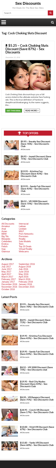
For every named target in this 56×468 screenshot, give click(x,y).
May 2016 (23, 274)
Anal (3, 228)
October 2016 (8, 289)
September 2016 (27, 264)
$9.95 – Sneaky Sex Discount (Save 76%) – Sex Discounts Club (35, 143)
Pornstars (23, 236)
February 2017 (8, 279)
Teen (21, 244)
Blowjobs (5, 239)
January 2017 (8, 281)
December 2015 (26, 286)
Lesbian (22, 228)
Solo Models (25, 241)
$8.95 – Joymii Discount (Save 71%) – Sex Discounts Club (36, 157)
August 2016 (25, 266)
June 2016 (24, 271)
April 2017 (6, 274)
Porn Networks (26, 234)
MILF (21, 231)
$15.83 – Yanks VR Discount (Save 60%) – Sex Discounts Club (37, 443)
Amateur (5, 226)
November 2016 (9, 286)
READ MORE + (32, 110)
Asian (4, 231)
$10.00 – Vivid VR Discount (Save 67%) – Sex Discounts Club (37, 428)
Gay (3, 249)
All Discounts (25, 149)
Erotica (4, 244)
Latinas (22, 226)
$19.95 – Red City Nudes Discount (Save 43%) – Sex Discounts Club (33, 384)
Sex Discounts (28, 3)
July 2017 (6, 266)
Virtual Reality (25, 249)
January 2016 (25, 284)
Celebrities (6, 241)
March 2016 (24, 279)
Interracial (23, 223)
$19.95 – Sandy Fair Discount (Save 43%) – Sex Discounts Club (36, 188)
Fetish (4, 246)
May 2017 (6, 271)
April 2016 (23, 276)
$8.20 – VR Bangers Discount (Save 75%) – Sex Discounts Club (37, 398)
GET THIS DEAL (14, 111)
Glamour (5, 251)
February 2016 (26, 281)
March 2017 (7, 276)
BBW (4, 234)
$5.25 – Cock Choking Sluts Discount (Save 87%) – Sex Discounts (26, 48)
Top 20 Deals (25, 246)
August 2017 (7, 264)
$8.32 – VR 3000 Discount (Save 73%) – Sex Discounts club (35, 203)
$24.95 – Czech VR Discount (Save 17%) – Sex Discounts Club (37, 411)
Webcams (24, 251)
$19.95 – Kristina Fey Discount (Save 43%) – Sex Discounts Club (34, 173)
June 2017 (6, 269)
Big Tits (5, 236)
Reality (22, 239)
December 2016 (9, 284)
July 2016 (23, 269)
